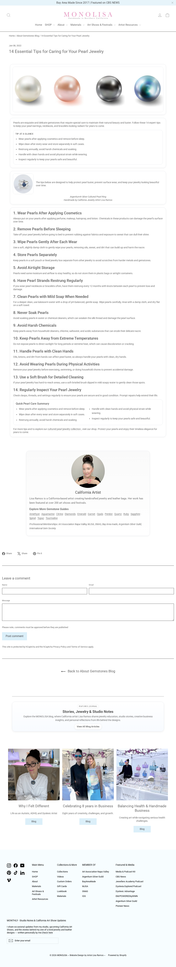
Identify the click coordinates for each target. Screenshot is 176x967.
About (61, 24)
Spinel (32, 518)
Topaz (40, 518)
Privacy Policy (60, 646)
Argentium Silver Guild (92, 876)
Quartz (118, 514)
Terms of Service (79, 646)
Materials (76, 24)
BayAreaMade (89, 881)
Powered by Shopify (117, 955)
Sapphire (135, 514)
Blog (33, 821)
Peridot (109, 514)
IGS (84, 896)
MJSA (85, 886)
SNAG (85, 891)
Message (6, 600)
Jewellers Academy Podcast (129, 881)
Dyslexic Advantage (125, 891)
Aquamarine (47, 514)
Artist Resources (128, 24)
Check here (47, 932)
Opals (100, 514)
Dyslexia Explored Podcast (128, 886)
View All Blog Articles (88, 726)
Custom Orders (64, 881)
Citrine (59, 514)
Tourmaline (52, 518)
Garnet (91, 514)
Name (4, 585)
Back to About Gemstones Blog (91, 671)
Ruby (126, 514)
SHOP (48, 24)
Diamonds (70, 514)
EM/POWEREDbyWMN (127, 896)
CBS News (121, 876)
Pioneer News (122, 906)
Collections (62, 871)
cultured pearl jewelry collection (64, 429)
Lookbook (62, 891)
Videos (60, 876)
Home (38, 24)
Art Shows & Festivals (100, 24)
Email (91, 585)
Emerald (81, 514)
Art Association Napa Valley (95, 871)
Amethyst (34, 514)
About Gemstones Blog (28, 35)
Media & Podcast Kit (125, 871)
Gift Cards (62, 886)
